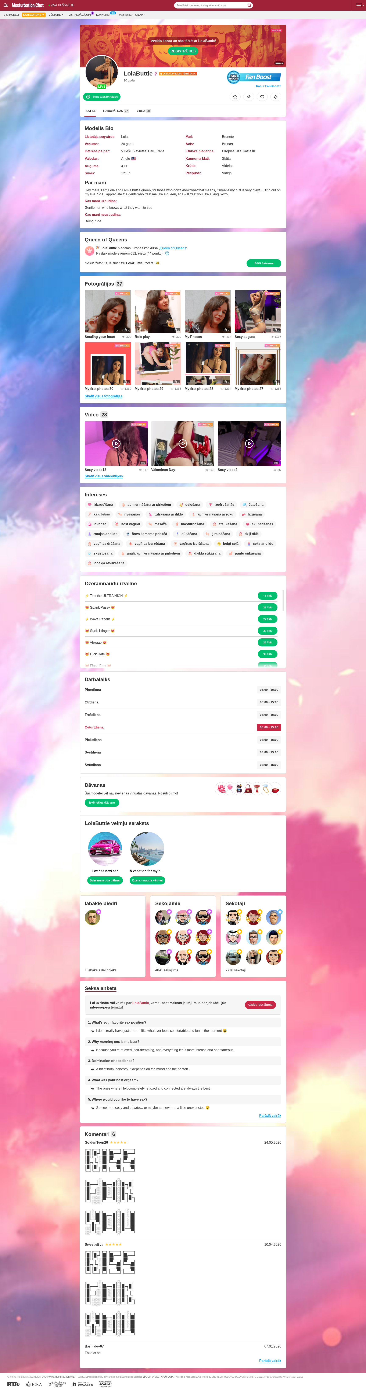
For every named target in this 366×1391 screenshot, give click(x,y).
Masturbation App (131, 14)
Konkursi (103, 14)
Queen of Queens (173, 248)
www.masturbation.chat (62, 1376)
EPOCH (147, 1377)
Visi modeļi (11, 14)
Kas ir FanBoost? (268, 86)
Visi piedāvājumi (80, 14)
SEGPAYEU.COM (164, 1377)
